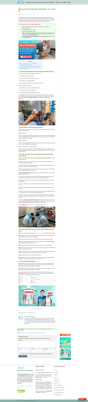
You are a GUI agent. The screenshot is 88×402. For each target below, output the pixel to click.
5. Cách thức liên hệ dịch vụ (23, 68)
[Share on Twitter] (35, 309)
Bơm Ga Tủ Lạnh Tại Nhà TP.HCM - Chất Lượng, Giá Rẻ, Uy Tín (33, 332)
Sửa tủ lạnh (56, 378)
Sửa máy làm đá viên (58, 394)
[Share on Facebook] (33, 309)
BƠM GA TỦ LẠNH (44, 2)
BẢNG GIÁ (58, 2)
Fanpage (43, 268)
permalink (34, 312)
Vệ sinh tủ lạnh (56, 380)
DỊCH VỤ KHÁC (51, 2)
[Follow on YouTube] (18, 388)
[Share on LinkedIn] (41, 309)
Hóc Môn (43, 26)
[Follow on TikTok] (31, 386)
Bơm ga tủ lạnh (56, 382)
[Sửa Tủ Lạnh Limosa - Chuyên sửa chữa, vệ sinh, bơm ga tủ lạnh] (20, 2)
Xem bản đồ (44, 377)
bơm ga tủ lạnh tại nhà (39, 233)
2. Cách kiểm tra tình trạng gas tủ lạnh (25, 64)
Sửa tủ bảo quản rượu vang (59, 387)
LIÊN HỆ (68, 2)
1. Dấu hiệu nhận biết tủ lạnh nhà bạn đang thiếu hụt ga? (28, 63)
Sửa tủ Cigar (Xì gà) (57, 385)
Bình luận (20, 340)
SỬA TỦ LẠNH (28, 2)
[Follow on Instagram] (30, 386)
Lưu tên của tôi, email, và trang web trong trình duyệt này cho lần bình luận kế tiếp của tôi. (36, 353)
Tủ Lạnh (19, 7)
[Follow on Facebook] (28, 386)
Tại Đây (44, 392)
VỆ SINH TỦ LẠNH (36, 2)
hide (32, 61)
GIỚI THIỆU (64, 2)
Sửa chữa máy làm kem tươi (59, 392)
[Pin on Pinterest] (39, 309)
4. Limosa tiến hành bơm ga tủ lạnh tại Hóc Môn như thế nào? (29, 67)
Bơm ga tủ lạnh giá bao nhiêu (32, 204)
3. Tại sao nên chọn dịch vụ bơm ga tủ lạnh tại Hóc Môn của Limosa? (30, 66)
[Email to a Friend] (37, 309)
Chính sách (56, 374)
